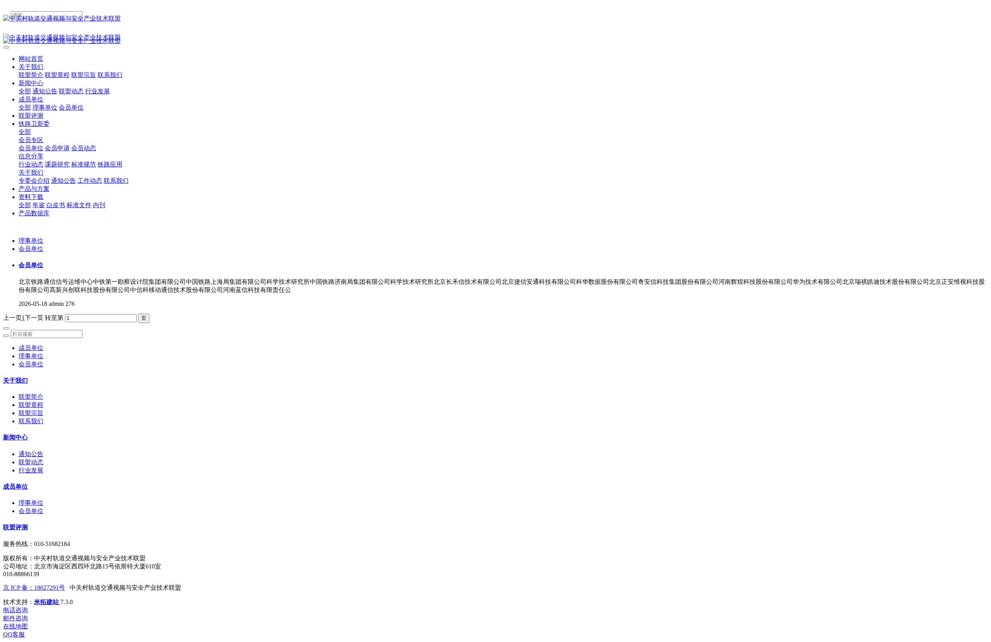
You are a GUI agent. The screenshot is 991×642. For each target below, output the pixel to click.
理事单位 (31, 240)
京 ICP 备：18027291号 (34, 587)
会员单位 (31, 248)
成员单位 (31, 348)
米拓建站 (47, 602)
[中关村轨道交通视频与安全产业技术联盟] (495, 19)
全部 (25, 91)
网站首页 (31, 58)
